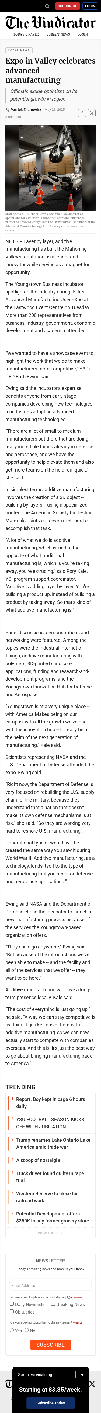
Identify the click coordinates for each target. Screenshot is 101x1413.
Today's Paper (26, 34)
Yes (18, 1331)
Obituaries (24, 1312)
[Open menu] (6, 6)
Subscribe (68, 6)
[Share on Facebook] (81, 113)
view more (49, 1232)
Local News (19, 50)
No (32, 1331)
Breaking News (71, 1304)
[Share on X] (91, 113)
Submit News (58, 34)
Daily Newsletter (30, 1304)
